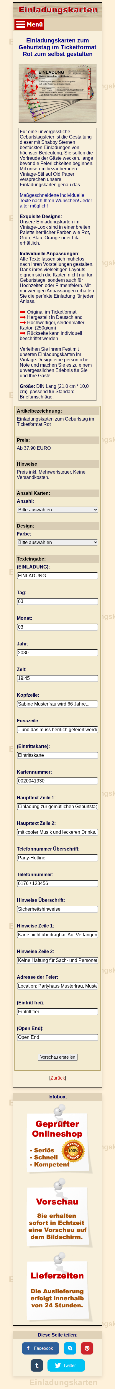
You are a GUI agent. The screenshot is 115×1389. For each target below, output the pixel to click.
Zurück (57, 1077)
